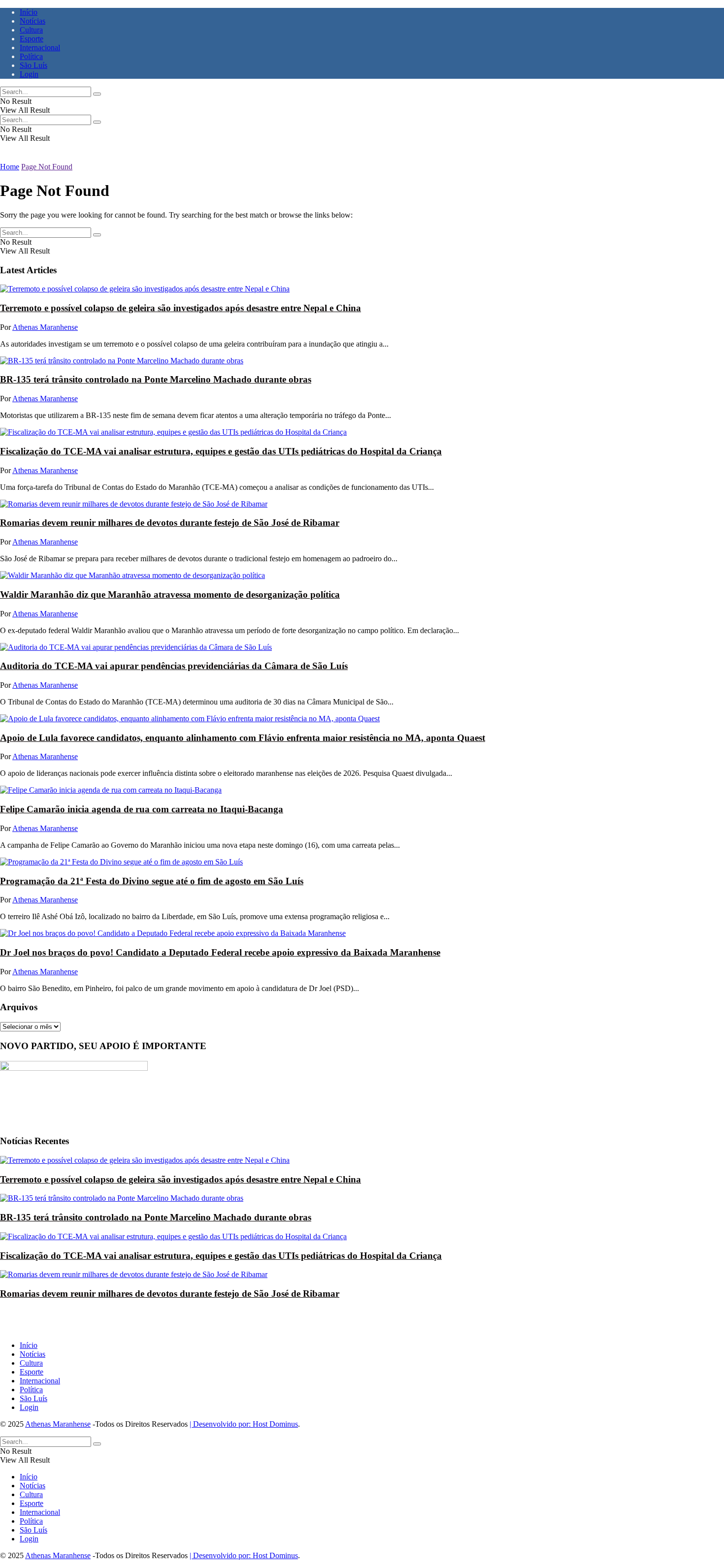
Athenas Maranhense (45, 327)
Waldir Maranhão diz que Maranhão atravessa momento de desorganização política (170, 594)
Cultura (31, 30)
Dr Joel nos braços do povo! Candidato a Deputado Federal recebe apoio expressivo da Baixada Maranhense (220, 952)
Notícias (32, 21)
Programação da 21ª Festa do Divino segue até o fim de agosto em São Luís (151, 881)
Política (31, 56)
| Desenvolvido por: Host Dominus (244, 1424)
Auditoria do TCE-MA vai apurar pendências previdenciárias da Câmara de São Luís (174, 666)
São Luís (33, 65)
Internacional (40, 47)
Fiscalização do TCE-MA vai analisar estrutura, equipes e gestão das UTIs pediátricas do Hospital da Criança (221, 451)
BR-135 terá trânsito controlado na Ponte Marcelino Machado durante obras (155, 379)
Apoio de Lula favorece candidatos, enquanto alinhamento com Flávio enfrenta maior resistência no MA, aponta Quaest (242, 738)
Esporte (31, 38)
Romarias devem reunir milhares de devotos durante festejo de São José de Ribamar (169, 522)
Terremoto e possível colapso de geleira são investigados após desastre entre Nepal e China (180, 308)
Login (29, 74)
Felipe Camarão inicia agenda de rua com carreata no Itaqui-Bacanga (141, 809)
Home (9, 166)
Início (28, 12)
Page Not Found (46, 166)
